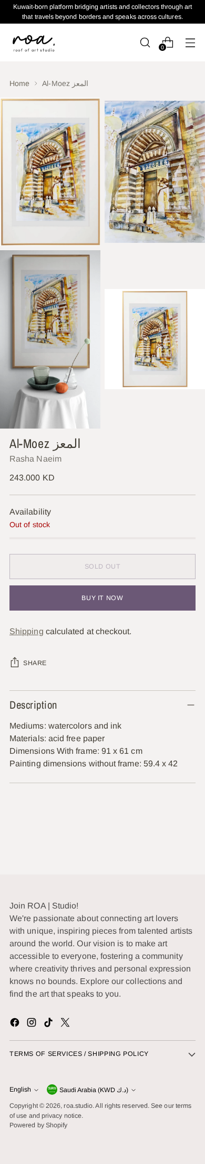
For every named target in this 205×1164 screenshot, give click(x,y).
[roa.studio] (33, 42)
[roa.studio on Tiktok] (49, 1024)
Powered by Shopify (38, 1125)
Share (35, 663)
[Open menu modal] (190, 42)
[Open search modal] (145, 42)
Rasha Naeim (35, 458)
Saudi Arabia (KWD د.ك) (93, 1090)
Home (19, 83)
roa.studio (78, 1105)
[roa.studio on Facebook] (15, 1024)
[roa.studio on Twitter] (66, 1024)
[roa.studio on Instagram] (32, 1024)
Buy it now (102, 598)
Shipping (26, 631)
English (20, 1089)
